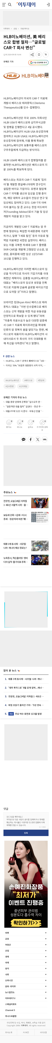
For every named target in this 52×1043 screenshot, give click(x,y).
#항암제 (41, 380)
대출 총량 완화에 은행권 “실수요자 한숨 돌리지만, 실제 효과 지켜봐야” (25, 401)
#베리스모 (28, 380)
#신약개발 (23, 386)
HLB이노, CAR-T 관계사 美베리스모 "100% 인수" (26, 360)
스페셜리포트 (10, 1004)
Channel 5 (10, 1010)
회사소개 (8, 1032)
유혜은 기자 (8, 61)
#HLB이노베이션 (12, 380)
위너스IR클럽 (10, 1016)
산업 (15, 28)
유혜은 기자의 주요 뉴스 (15, 397)
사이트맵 (43, 1032)
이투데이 (6, 28)
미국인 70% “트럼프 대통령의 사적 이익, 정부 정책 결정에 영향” (26, 365)
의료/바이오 (25, 28)
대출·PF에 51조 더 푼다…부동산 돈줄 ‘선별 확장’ (25, 411)
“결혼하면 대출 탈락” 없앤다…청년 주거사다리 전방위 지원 (25, 406)
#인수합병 (10, 386)
